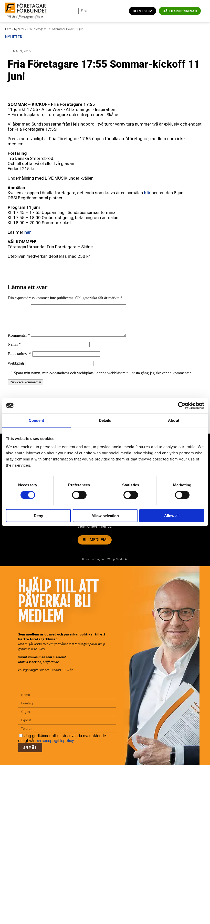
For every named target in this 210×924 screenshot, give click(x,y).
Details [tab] (105, 420)
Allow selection (105, 515)
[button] (204, 10)
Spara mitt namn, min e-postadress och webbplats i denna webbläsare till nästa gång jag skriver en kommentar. (103, 373)
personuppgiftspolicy (55, 740)
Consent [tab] (36, 420)
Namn (14, 344)
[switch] (79, 495)
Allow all (172, 515)
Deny (38, 515)
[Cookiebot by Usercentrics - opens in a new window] (181, 405)
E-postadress (19, 354)
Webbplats (16, 363)
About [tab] (173, 420)
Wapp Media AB (118, 559)
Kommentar (19, 335)
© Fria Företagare (93, 559)
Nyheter (19, 29)
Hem (8, 29)
